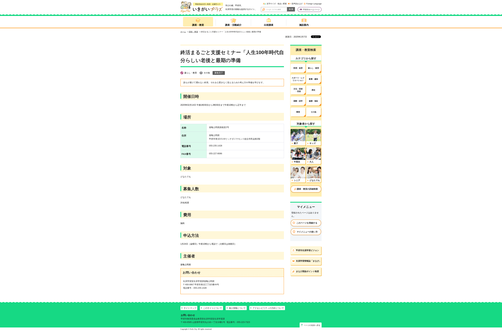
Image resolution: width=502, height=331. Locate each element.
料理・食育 (298, 68)
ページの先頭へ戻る (312, 325)
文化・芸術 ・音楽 (298, 90)
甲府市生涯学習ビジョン (307, 250)
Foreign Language (314, 4)
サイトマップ (190, 308)
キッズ (312, 143)
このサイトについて (212, 308)
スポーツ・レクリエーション (298, 79)
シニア (297, 180)
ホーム (183, 32)
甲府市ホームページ (311, 9)
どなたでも (314, 180)
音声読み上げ (297, 4)
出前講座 (268, 25)
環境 (298, 112)
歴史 (313, 90)
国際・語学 (298, 101)
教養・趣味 (313, 79)
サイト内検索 (263, 9)
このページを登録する (306, 223)
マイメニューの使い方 (307, 232)
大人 (311, 162)
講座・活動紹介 (233, 25)
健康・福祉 (313, 101)
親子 (296, 143)
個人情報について (237, 308)
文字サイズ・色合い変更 (277, 4)
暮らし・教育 (313, 68)
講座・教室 (198, 25)
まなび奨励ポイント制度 (307, 271)
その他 (313, 112)
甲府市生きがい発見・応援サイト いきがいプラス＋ (201, 7)
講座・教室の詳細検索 (307, 189)
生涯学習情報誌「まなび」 (308, 261)
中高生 (297, 162)
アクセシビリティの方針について (268, 308)
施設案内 (304, 25)
